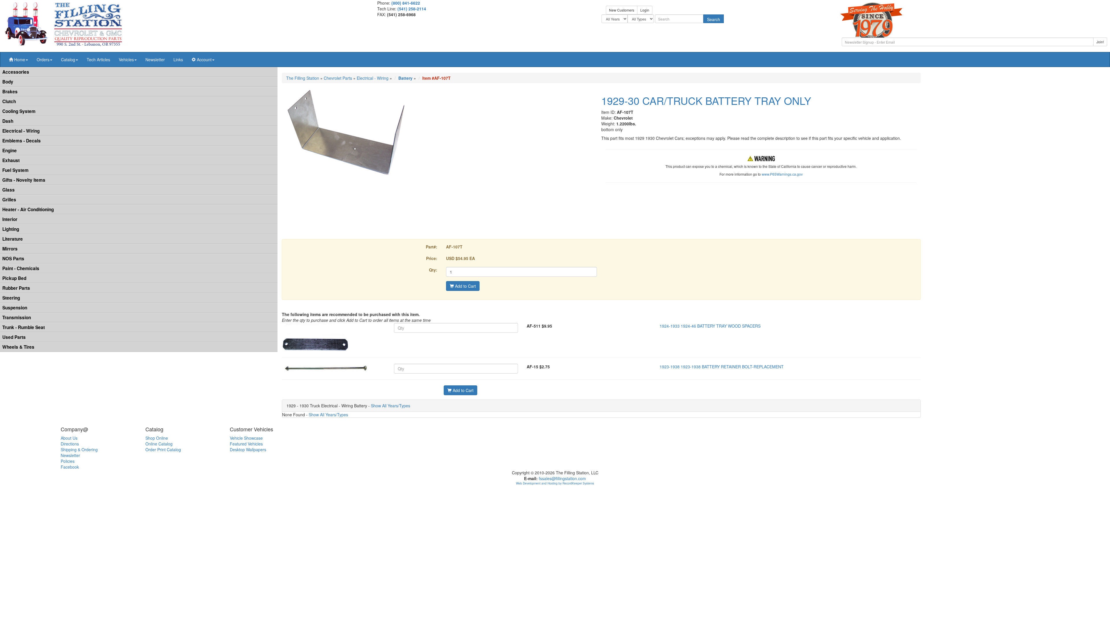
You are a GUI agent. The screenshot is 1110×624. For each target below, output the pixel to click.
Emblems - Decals (21, 141)
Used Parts (14, 337)
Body (7, 82)
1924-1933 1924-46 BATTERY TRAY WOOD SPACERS (710, 326)
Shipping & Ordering (79, 449)
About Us (69, 438)
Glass (8, 190)
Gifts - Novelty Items (23, 180)
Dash (7, 121)
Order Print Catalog (163, 449)
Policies (68, 461)
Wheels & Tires (18, 347)
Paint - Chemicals (20, 268)
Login (644, 10)
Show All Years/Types (390, 405)
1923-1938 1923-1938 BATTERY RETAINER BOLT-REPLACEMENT (722, 366)
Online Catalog (159, 444)
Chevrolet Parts (338, 78)
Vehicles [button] (126, 59)
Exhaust (11, 160)
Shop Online (156, 438)
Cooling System (19, 111)
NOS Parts (13, 258)
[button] (18, 59)
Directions (70, 444)
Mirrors (10, 249)
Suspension (14, 307)
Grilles (9, 199)
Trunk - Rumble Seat (23, 327)
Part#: (431, 247)
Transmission (16, 317)
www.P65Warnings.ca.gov (782, 174)
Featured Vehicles (246, 444)
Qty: (433, 270)
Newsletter (155, 59)
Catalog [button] (68, 59)
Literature (12, 239)
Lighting (10, 229)
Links (178, 59)
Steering (11, 298)
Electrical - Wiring (21, 131)
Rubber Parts (16, 288)
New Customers (621, 10)
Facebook (70, 467)
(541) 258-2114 (411, 9)
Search (713, 19)
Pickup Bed (14, 278)
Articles (98, 59)
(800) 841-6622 (405, 3)
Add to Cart (465, 286)
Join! (1100, 41)
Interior (9, 219)
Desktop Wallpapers (248, 449)
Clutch (9, 101)
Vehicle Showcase (246, 438)
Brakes (10, 91)
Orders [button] (43, 59)
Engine (9, 150)
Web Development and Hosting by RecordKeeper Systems (555, 483)
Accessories (15, 72)
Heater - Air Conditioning (28, 209)
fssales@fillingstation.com (562, 478)
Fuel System (15, 170)
